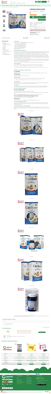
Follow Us (3, 386)
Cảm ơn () (10, 337)
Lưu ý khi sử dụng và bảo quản (6, 49)
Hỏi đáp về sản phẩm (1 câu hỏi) (8, 319)
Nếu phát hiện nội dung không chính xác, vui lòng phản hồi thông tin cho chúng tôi (38, 30)
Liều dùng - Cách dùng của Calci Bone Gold (7, 44)
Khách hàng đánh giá (6, 328)
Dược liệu (21, 5)
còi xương (41, 53)
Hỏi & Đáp (25, 38)
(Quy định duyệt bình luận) (46, 327)
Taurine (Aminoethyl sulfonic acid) (41, 360)
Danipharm (35, 22)
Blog (35, 5)
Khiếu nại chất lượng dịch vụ (20, 382)
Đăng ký (45, 1)
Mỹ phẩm (11, 5)
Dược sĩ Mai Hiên (36, 32)
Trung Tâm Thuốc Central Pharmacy (16, 391)
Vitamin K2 (22, 62)
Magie (43, 27)
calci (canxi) (18, 360)
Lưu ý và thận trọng (6, 50)
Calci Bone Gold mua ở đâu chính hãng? (7, 54)
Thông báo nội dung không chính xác (21, 381)
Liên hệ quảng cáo (19, 383)
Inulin (34, 27)
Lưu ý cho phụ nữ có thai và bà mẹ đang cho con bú (7, 51)
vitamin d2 (21, 360)
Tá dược (25, 5)
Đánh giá (46, 38)
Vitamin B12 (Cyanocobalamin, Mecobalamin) (31, 361)
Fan (4, 384)
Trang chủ (3, 5)
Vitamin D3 (16, 47)
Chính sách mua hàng (28, 378)
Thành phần (4, 42)
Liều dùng (5, 45)
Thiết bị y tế (17, 5)
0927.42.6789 (41, 378)
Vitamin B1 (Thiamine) (31, 360)
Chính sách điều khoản (28, 377)
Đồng (33, 56)
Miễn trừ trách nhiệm (19, 380)
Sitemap (27, 383)
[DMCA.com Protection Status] (48, 391)
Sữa (14, 5)
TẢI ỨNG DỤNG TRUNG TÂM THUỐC (40, 383)
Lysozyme (15, 56)
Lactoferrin (44, 55)
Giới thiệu (18, 377)
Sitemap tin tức (30, 383)
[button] (25, 365)
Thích (5, 325)
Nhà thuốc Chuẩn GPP (19, 379)
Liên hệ (38, 5)
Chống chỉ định (4, 47)
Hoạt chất (28, 5)
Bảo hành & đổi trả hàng (29, 380)
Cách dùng (5, 46)
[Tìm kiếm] (32, 2)
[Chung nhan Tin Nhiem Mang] (45, 391)
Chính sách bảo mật (28, 379)
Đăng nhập (39, 1)
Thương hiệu (32, 5)
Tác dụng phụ (4, 48)
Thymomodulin (47, 360)
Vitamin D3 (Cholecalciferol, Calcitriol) (39, 27)
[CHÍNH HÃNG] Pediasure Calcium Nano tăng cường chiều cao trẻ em (32, 79)
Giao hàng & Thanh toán (29, 381)
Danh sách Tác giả (28, 382)
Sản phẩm (7, 5)
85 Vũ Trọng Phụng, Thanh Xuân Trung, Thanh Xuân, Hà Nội (43, 381)
